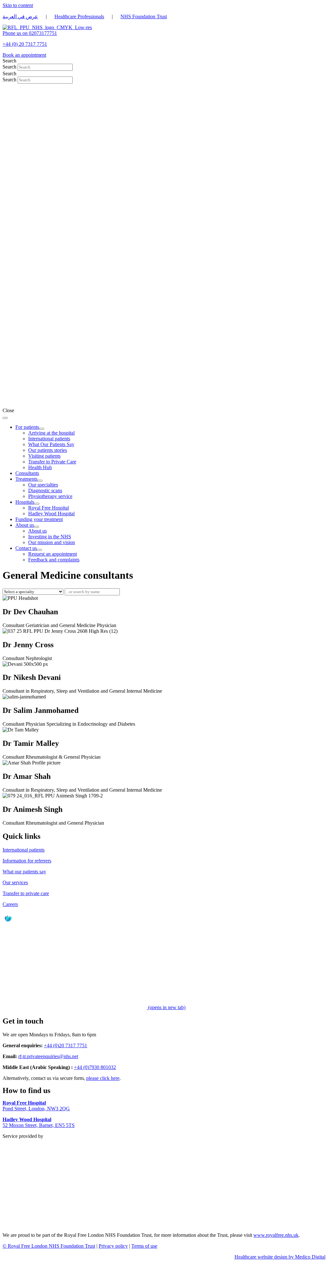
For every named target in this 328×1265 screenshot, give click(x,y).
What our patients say (24, 871)
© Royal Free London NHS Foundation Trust (49, 1246)
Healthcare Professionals (79, 16)
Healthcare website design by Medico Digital (279, 1257)
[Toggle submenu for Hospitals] (36, 504)
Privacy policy (113, 1246)
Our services (15, 882)
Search (10, 66)
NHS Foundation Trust (143, 16)
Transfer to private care (26, 893)
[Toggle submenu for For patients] (41, 429)
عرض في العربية (20, 16)
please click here (102, 1078)
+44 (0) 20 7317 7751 (25, 44)
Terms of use (144, 1246)
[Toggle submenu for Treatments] (40, 481)
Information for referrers (27, 860)
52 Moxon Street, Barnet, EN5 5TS (39, 1122)
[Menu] (5, 418)
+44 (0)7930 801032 (95, 1067)
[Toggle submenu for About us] (36, 527)
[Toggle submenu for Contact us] (39, 550)
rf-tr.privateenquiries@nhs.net (48, 1056)
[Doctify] (9, 923)
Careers (10, 904)
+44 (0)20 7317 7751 (65, 1045)
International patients (24, 850)
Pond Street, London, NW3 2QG (36, 1105)
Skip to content (18, 5)
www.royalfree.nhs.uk (276, 1235)
